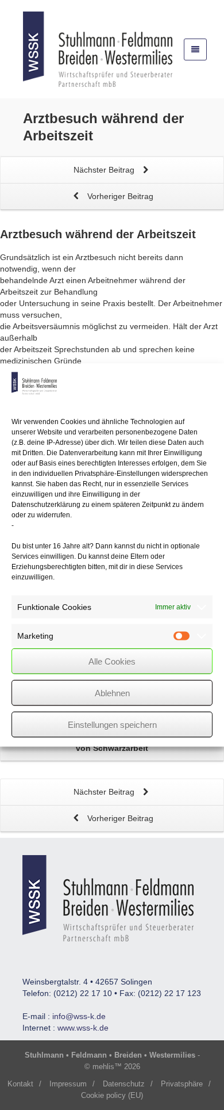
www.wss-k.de (83, 1027)
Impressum (68, 1084)
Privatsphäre (182, 1084)
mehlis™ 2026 (116, 1066)
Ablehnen (112, 692)
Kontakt (20, 1084)
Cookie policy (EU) (112, 1095)
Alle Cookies (112, 661)
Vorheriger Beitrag (119, 196)
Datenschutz (124, 1084)
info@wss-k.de (79, 1016)
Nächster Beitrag (105, 169)
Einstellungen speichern (112, 724)
